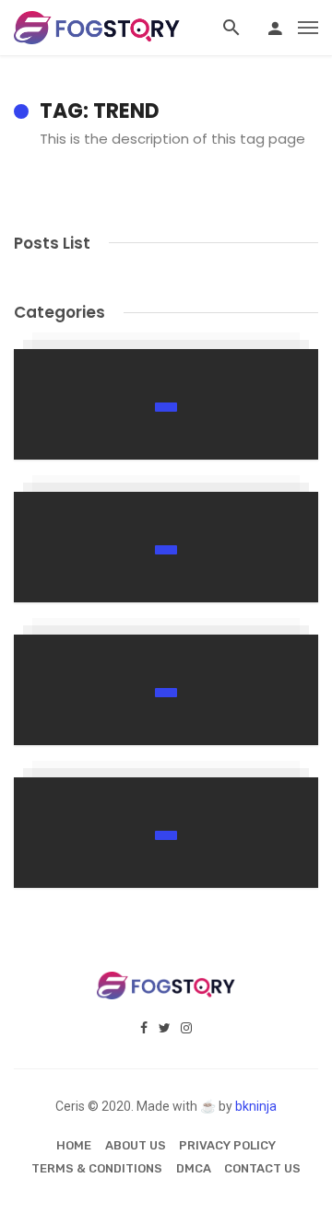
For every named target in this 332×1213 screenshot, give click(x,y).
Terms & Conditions (96, 1168)
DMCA (193, 1168)
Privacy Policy (227, 1145)
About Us (135, 1145)
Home (73, 1145)
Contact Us (262, 1168)
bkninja (256, 1106)
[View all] (166, 404)
